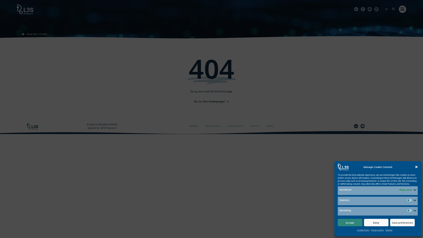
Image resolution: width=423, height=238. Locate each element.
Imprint (388, 230)
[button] (416, 167)
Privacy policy (377, 230)
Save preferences (402, 222)
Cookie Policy (363, 230)
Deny (376, 222)
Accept (350, 222)
